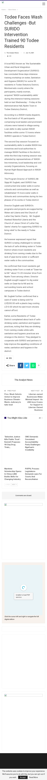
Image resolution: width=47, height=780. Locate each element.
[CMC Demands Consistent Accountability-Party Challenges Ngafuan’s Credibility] (34, 428)
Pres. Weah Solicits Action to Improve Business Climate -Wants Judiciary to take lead (13, 399)
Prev (8, 484)
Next (14, 484)
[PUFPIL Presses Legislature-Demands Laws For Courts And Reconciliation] (34, 460)
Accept (23, 777)
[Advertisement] (23, 661)
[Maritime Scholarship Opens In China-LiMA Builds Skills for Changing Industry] (13, 460)
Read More (33, 777)
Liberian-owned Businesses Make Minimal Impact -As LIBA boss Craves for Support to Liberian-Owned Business (34, 402)
